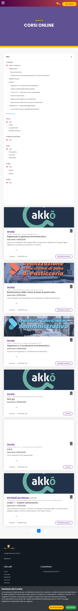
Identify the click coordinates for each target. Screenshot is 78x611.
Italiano (11, 174)
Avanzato (12, 155)
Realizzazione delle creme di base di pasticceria (26, 102)
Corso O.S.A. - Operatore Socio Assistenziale (25, 92)
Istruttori (7, 580)
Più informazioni (56, 607)
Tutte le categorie (15, 65)
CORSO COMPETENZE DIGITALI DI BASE (22, 89)
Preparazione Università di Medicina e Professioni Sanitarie (29, 75)
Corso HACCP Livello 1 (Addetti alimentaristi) (24, 109)
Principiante (13, 152)
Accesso (7, 574)
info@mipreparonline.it (51, 572)
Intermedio (12, 158)
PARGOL (11, 82)
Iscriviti (67, 414)
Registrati (7, 577)
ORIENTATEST (13, 69)
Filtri (8, 57)
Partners (7, 583)
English (11, 170)
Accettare (71, 607)
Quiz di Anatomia (16, 72)
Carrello (55, 4)
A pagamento (13, 128)
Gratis (11, 125)
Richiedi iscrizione (15, 131)
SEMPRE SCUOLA (14, 79)
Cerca (59, 4)
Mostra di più (10, 114)
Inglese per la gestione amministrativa (23, 99)
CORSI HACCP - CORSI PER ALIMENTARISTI (22, 106)
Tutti (10, 122)
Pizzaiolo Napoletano (17, 96)
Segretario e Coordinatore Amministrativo (24, 86)
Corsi (6, 572)
